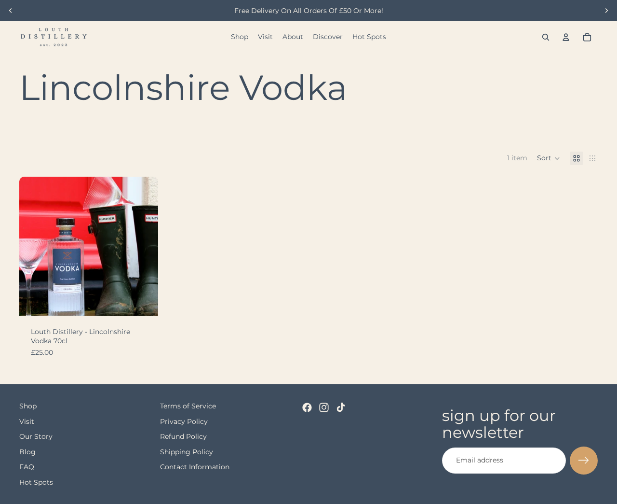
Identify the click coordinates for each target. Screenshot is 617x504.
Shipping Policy (186, 452)
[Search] (545, 37)
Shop (28, 406)
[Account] (566, 37)
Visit (26, 421)
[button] (548, 158)
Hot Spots (36, 482)
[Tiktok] (341, 407)
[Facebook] (307, 407)
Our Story (36, 437)
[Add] (143, 300)
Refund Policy (183, 437)
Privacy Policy (184, 421)
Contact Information (194, 467)
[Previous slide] (10, 10)
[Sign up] (584, 461)
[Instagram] (324, 407)
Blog (27, 452)
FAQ (26, 467)
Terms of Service (188, 406)
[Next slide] (606, 10)
